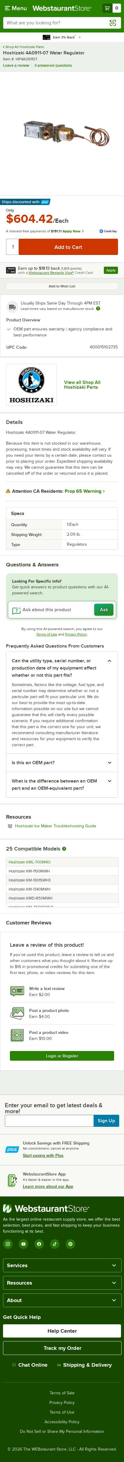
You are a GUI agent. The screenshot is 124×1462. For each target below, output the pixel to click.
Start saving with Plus (43, 1155)
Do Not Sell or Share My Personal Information (62, 1432)
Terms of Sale (62, 1393)
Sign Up (106, 1120)
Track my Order (62, 1348)
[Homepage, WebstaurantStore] (62, 8)
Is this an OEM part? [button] (33, 762)
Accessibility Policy (62, 1422)
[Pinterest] (70, 1244)
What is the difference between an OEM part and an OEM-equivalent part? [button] (54, 784)
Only (10, 210)
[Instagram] (8, 1244)
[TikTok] (55, 1244)
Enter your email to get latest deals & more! (54, 1108)
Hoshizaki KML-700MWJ (30, 862)
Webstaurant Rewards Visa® (51, 273)
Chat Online (33, 1365)
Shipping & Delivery (87, 1365)
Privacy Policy (76, 634)
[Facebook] (39, 1244)
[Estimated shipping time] (98, 308)
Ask (104, 609)
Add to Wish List (62, 286)
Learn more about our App (48, 1186)
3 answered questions (53, 65)
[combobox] (62, 23)
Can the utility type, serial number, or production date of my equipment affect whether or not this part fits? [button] (54, 668)
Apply (112, 271)
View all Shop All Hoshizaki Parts (82, 385)
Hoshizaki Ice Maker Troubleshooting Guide (66, 825)
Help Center (62, 1331)
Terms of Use (46, 634)
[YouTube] (23, 1244)
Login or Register (62, 1055)
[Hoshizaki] (31, 385)
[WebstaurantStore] (62, 1208)
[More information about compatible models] (64, 849)
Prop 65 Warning (83, 491)
